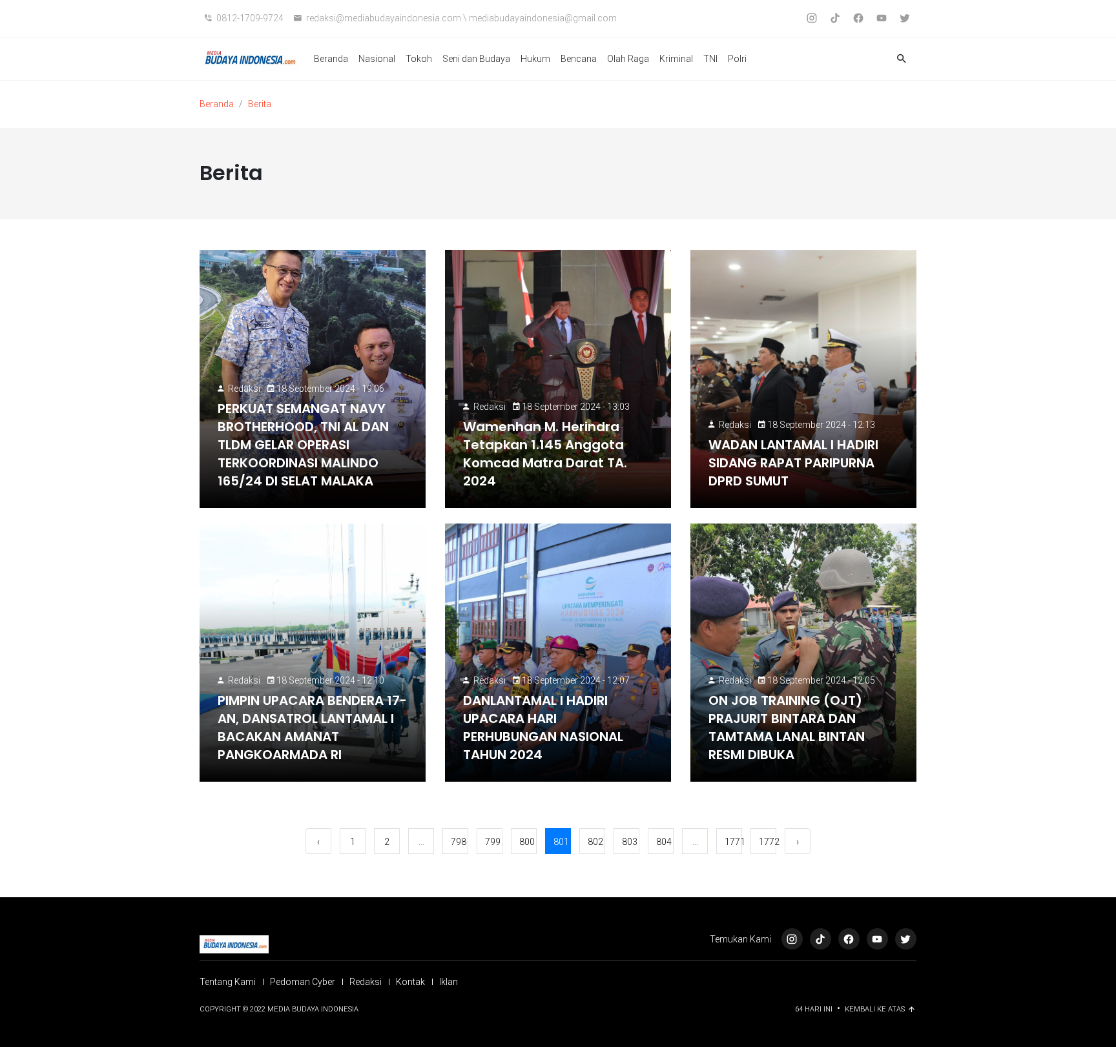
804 (664, 842)
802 (595, 842)
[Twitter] (905, 939)
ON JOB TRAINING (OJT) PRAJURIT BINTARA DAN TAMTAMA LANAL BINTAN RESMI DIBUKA (786, 727)
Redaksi (244, 388)
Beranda (331, 59)
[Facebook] (849, 939)
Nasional (376, 59)
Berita (259, 104)
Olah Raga (628, 59)
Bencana (579, 59)
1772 (767, 842)
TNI (710, 59)
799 (493, 842)
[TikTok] (820, 939)
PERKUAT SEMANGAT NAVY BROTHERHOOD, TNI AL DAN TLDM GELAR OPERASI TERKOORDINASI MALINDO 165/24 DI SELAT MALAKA (303, 445)
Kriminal (676, 59)
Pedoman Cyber (302, 982)
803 (629, 842)
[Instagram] (792, 939)
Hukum (535, 59)
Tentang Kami (228, 982)
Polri (737, 59)
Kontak (410, 982)
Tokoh (419, 59)
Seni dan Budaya (476, 59)
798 (458, 842)
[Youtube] (877, 939)
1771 (733, 842)
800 (527, 842)
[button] (901, 59)
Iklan (448, 982)
